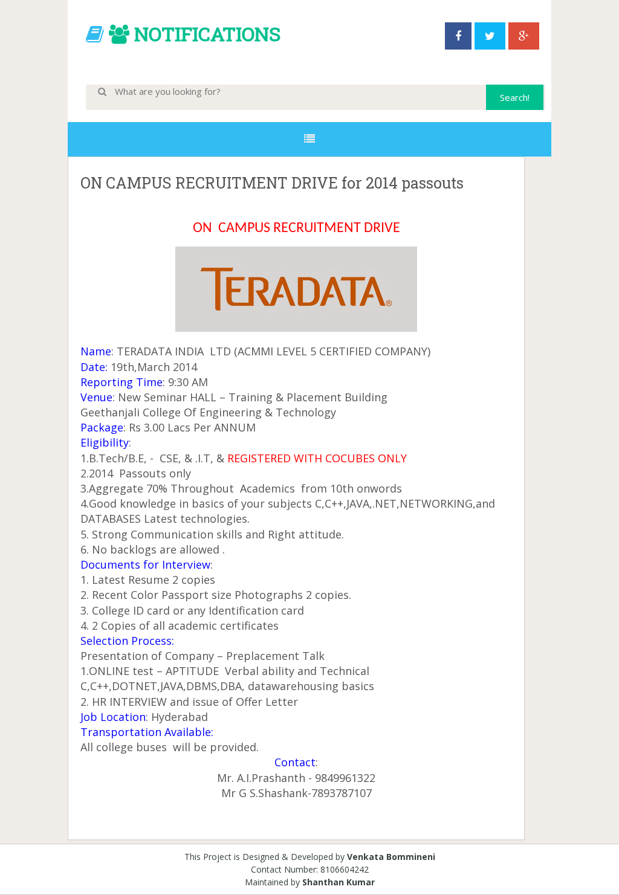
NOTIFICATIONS (207, 34)
